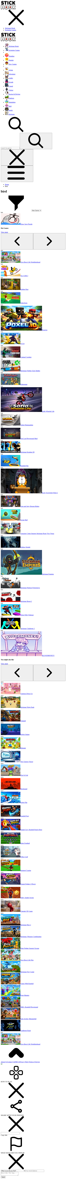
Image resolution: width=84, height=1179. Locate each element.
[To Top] (16, 1060)
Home (7, 184)
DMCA (16, 1062)
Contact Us (10, 1062)
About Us (4, 1062)
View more (4, 232)
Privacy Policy (24, 1062)
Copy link (4, 1135)
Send (3, 1177)
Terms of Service (34, 1062)
